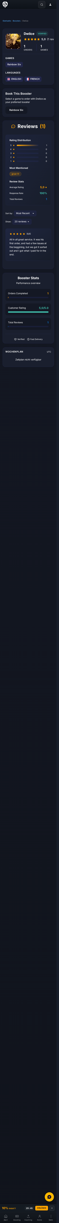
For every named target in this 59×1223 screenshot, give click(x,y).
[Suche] (41, 4)
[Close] (52, 1208)
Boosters (16, 21)
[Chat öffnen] (49, 1197)
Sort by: (9, 213)
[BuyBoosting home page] (5, 5)
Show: (8, 222)
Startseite (7, 21)
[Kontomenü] (50, 4)
